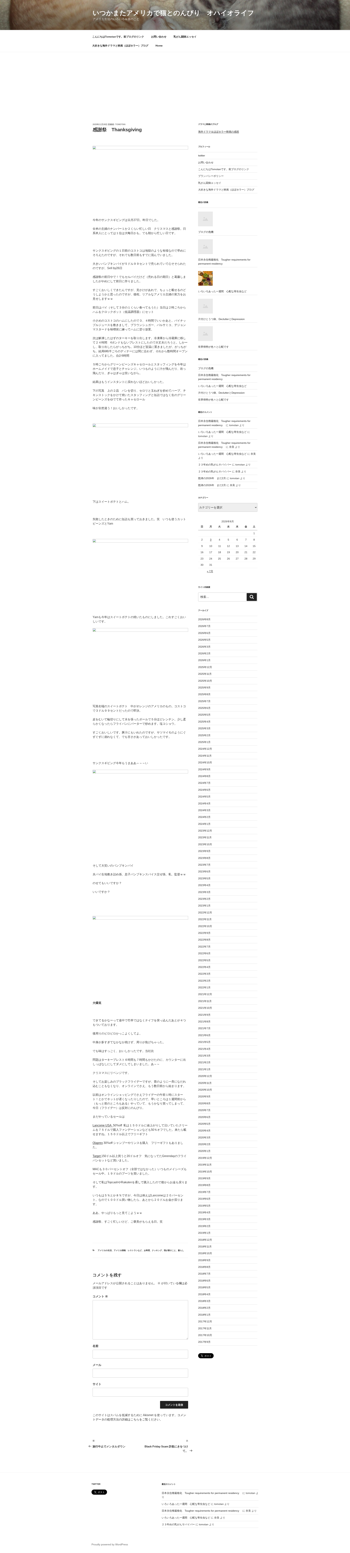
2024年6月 (204, 789)
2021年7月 (204, 1028)
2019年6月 (204, 1198)
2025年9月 (204, 687)
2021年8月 (204, 1021)
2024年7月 (204, 782)
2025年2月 (204, 735)
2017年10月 (205, 1335)
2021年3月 (204, 1055)
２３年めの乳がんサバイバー (214, 464)
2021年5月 (204, 1041)
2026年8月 (204, 619)
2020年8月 (204, 1103)
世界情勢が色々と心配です (213, 399)
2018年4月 (204, 1294)
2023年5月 (204, 878)
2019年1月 (204, 1232)
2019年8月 (204, 1185)
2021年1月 (204, 1069)
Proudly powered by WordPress (110, 1544)
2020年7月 (204, 1110)
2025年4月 (204, 721)
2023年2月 (204, 898)
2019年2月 (204, 1226)
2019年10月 (205, 1171)
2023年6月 (204, 871)
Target (97, 1156)
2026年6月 (204, 633)
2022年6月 (204, 953)
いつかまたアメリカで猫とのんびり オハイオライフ (173, 13)
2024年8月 (204, 776)
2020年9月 (204, 1096)
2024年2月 (204, 817)
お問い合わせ (158, 36)
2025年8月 (204, 694)
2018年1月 (204, 1314)
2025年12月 (205, 667)
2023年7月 (204, 864)
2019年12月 (205, 1157)
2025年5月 (204, 714)
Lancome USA (103, 1125)
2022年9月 (204, 932)
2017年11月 (205, 1328)
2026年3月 (204, 646)
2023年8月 (204, 858)
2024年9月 (204, 769)
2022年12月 (205, 912)
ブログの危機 (205, 368)
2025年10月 (205, 680)
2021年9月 (204, 1014)
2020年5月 (204, 1123)
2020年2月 (204, 1144)
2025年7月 (204, 701)
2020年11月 (205, 1083)
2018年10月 (205, 1253)
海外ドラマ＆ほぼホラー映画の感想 (218, 131)
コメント (100, 1296)
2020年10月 (205, 1089)
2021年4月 (204, 1048)
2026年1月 (204, 660)
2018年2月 (204, 1307)
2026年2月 (204, 653)
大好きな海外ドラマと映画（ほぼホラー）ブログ (120, 45)
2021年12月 (205, 994)
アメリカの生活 (105, 1250)
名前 (95, 1346)
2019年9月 (204, 1178)
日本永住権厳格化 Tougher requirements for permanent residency (202, 1493)
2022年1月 (204, 987)
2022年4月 (204, 967)
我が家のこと (170, 1250)
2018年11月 (205, 1246)
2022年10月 (205, 926)
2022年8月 (204, 939)
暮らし (181, 1250)
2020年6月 (204, 1117)
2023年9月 (204, 851)
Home (159, 45)
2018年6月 (204, 1280)
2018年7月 (204, 1273)
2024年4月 (204, 803)
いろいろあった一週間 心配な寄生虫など (222, 386)
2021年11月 (205, 1001)
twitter (201, 155)
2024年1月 (204, 823)
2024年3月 (204, 810)
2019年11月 (205, 1164)
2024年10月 (205, 762)
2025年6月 (204, 707)
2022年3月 (204, 973)
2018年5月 (204, 1287)
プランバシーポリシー (211, 175)
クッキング (157, 1250)
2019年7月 (204, 1192)
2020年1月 (204, 1151)
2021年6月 (204, 1035)
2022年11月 (205, 919)
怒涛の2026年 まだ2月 (212, 478)
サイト (97, 1384)
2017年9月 (204, 1341)
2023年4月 (204, 885)
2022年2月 (204, 980)
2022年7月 (204, 946)
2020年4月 (204, 1130)
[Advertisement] (175, 79)
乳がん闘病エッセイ (185, 36)
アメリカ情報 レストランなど (128, 1250)
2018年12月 (205, 1239)
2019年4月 (204, 1212)
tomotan (120, 124)
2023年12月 (205, 830)
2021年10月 (205, 1007)
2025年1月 (204, 742)
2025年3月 (204, 728)
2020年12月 (205, 1076)
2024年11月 (205, 755)
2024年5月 (204, 796)
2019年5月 (204, 1205)
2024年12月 (205, 748)
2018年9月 (204, 1260)
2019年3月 (204, 1219)
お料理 (147, 1250)
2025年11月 (205, 673)
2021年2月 (204, 1062)
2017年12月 (205, 1321)
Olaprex (98, 1142)
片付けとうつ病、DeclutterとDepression (221, 392)
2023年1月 (204, 905)
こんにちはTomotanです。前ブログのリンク (118, 36)
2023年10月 (205, 844)
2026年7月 (204, 626)
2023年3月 (204, 892)
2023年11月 (205, 837)
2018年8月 (204, 1266)
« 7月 (210, 571)
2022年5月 (204, 960)
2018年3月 (204, 1301)
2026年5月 (204, 639)
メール (97, 1364)
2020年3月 (204, 1137)
